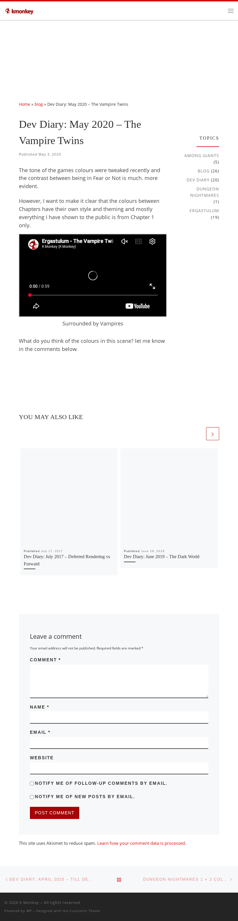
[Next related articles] (212, 433)
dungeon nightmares (204, 192)
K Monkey (29, 902)
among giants (201, 155)
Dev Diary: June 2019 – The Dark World (161, 556)
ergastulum (204, 210)
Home (24, 104)
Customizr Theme (85, 911)
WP (29, 911)
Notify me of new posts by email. (85, 796)
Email (40, 732)
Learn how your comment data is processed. (141, 843)
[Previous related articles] (198, 433)
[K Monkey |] (20, 10)
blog (39, 104)
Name (39, 707)
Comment (45, 659)
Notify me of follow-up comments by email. (101, 783)
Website (42, 757)
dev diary (198, 180)
